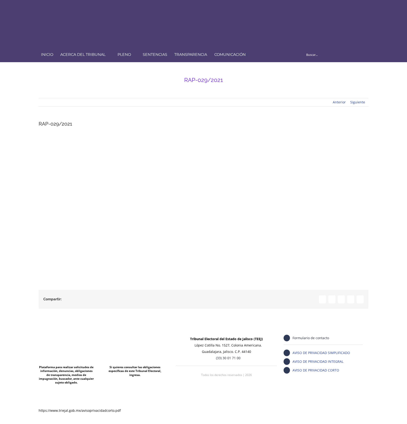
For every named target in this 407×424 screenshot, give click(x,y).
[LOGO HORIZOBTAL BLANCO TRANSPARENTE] (100, 8)
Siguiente (357, 102)
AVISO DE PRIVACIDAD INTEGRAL (318, 361)
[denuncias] (66, 334)
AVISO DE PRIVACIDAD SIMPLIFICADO (321, 353)
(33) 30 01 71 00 (228, 358)
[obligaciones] (134, 334)
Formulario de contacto (311, 338)
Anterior (339, 102)
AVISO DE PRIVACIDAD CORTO (316, 370)
